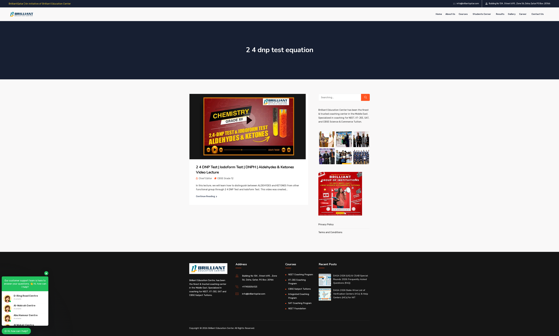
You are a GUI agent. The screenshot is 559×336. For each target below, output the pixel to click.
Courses (463, 14)
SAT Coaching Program (300, 303)
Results (500, 14)
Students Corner (482, 14)
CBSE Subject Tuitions (299, 289)
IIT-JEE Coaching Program (297, 282)
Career (523, 14)
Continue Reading (205, 196)
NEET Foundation (297, 308)
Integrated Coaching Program (298, 296)
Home (439, 14)
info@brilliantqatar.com (468, 3)
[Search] (365, 97)
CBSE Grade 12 (225, 178)
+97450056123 (249, 286)
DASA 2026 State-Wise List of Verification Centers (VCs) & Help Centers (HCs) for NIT (350, 294)
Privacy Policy (326, 224)
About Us (450, 14)
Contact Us (537, 14)
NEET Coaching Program (300, 274)
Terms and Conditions (330, 232)
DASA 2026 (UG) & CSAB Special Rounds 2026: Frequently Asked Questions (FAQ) (350, 279)
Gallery (512, 14)
